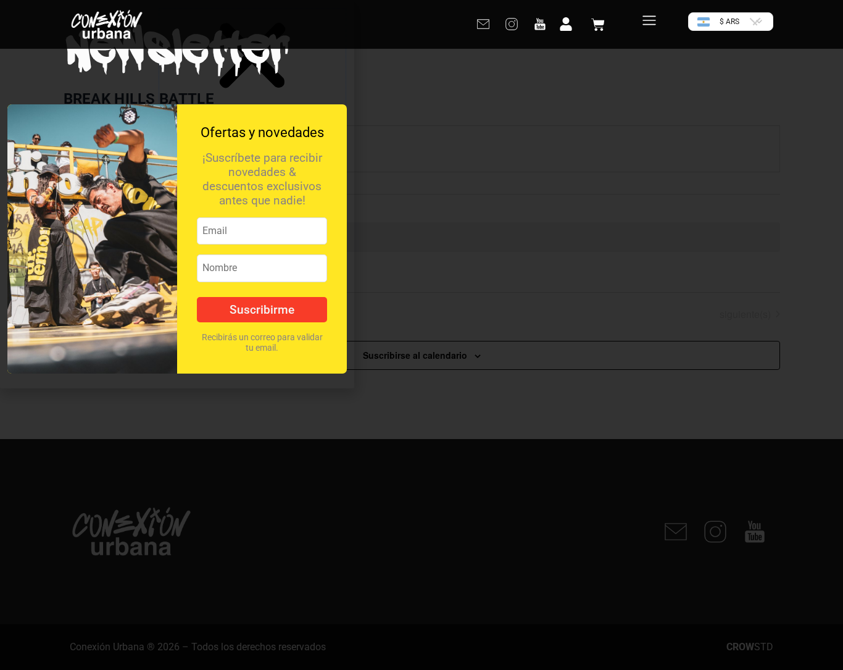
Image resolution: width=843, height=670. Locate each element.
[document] (421, 335)
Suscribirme (262, 310)
